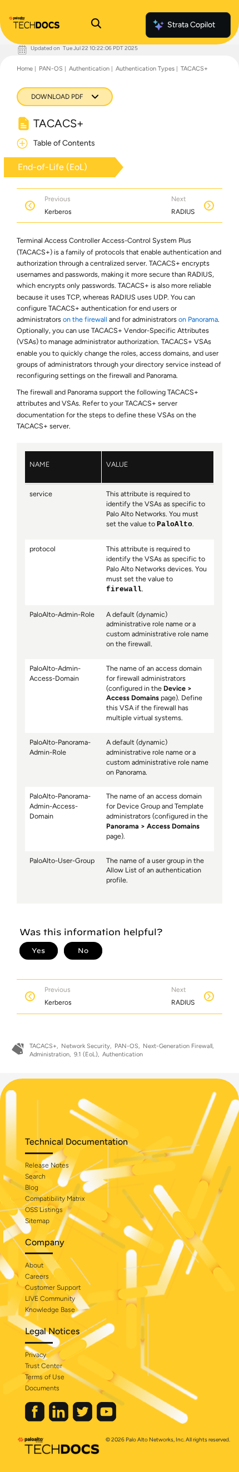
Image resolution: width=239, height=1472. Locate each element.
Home (25, 68)
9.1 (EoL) (86, 1054)
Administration (49, 1054)
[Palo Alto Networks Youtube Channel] (106, 1419)
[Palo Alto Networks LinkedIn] (59, 1419)
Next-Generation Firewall (177, 1046)
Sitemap (37, 1221)
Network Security (85, 1046)
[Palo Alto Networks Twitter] (83, 1419)
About (34, 1265)
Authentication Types (145, 68)
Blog (31, 1187)
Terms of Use (44, 1377)
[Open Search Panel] (96, 25)
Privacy (35, 1355)
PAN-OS (51, 68)
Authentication (89, 68)
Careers (37, 1276)
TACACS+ (194, 68)
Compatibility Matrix (54, 1198)
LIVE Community (50, 1299)
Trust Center (43, 1366)
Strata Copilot (191, 24)
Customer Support (53, 1287)
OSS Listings (44, 1210)
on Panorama (198, 319)
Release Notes (47, 1165)
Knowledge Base (50, 1310)
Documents (42, 1388)
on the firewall (85, 319)
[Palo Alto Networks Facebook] (35, 1419)
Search (35, 1176)
